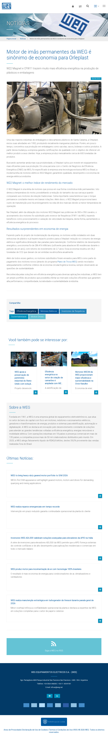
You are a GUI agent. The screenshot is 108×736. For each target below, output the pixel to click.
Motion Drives (37, 316)
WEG (5, 6)
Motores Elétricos (49, 311)
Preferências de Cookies (56, 722)
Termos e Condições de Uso (61, 730)
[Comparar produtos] (80, 6)
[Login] (72, 6)
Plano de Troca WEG (67, 261)
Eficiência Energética (26, 311)
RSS (75, 730)
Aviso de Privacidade (12, 730)
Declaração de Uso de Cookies (35, 730)
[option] (24, 370)
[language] (96, 6)
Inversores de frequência (73, 311)
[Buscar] (87, 6)
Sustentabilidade (18, 316)
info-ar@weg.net (57, 687)
